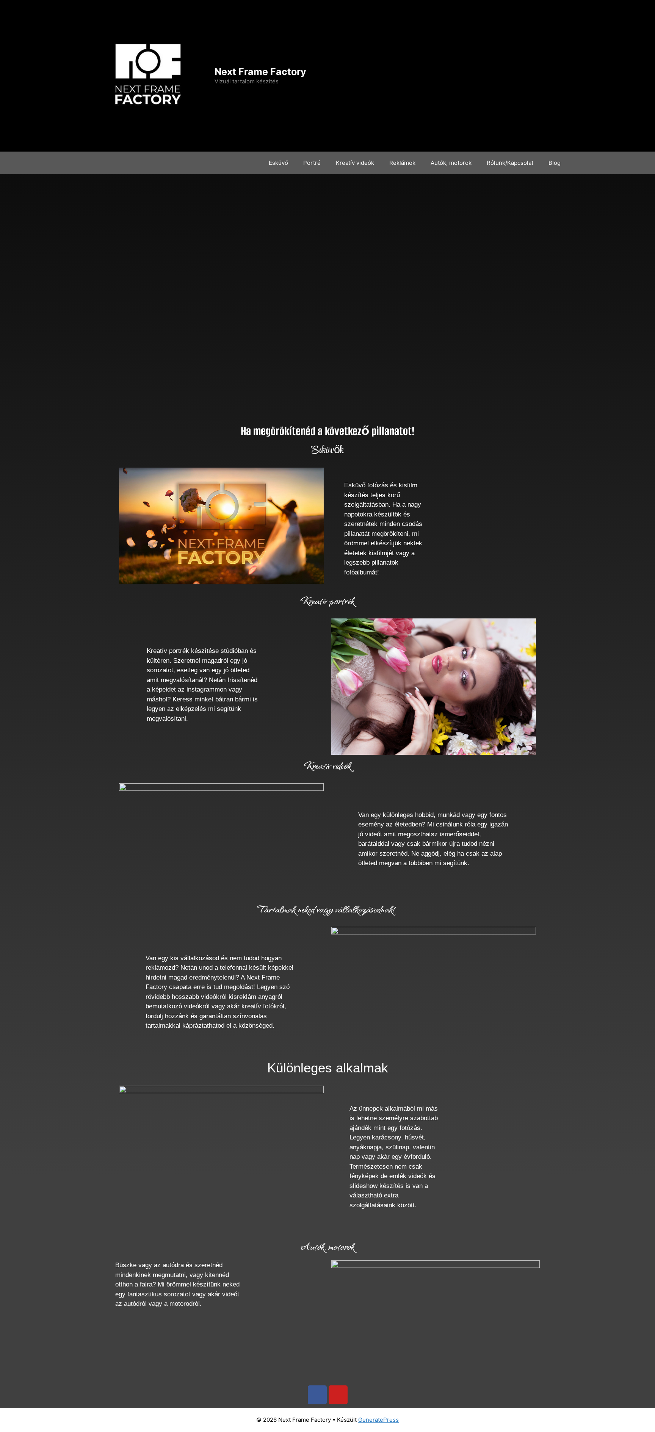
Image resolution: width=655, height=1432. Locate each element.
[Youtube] (338, 1394)
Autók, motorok (451, 162)
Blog (554, 162)
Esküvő (278, 162)
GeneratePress (378, 1419)
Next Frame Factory (260, 71)
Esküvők (327, 450)
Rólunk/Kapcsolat (510, 162)
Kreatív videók (355, 162)
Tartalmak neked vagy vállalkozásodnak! (328, 908)
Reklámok (402, 162)
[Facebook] (317, 1394)
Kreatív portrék (327, 600)
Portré (312, 162)
